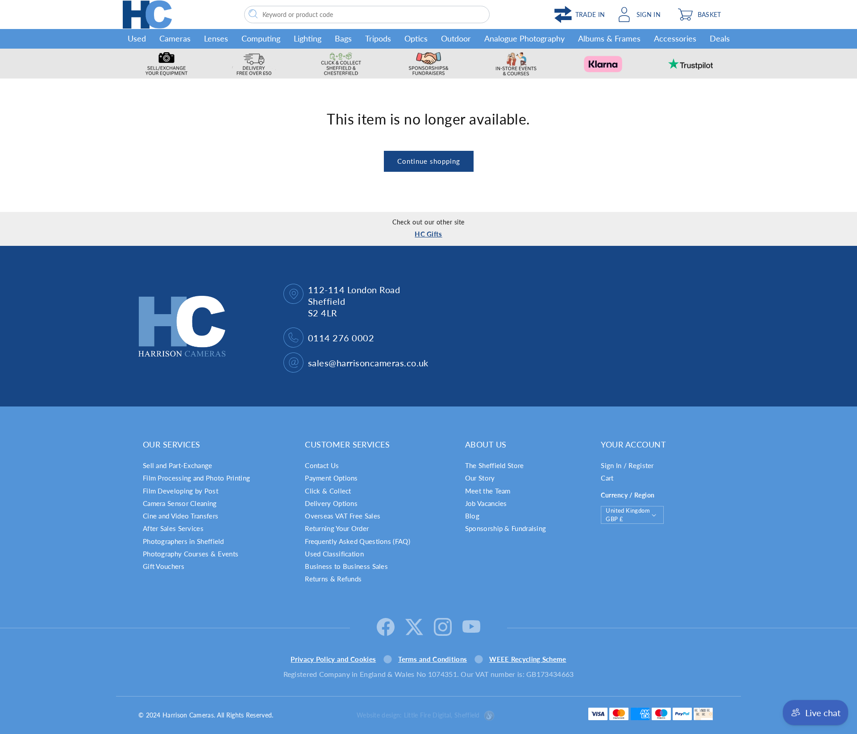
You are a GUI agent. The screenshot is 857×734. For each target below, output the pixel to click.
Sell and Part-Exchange (177, 465)
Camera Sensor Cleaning (180, 503)
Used (137, 38)
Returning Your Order (337, 528)
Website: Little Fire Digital (418, 715)
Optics (416, 38)
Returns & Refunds (333, 579)
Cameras (175, 38)
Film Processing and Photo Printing (196, 478)
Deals (720, 38)
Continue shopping (428, 161)
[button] (703, 14)
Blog (472, 516)
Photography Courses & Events (190, 554)
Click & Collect (328, 491)
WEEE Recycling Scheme (527, 659)
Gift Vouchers (163, 566)
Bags (343, 38)
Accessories (675, 38)
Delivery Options (331, 503)
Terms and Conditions (432, 659)
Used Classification (334, 554)
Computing (260, 38)
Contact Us (322, 465)
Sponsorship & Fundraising (505, 528)
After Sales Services (173, 528)
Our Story (480, 478)
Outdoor (456, 38)
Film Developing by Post (180, 491)
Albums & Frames (609, 38)
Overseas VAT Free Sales (342, 516)
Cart (607, 478)
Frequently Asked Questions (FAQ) (357, 541)
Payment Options (331, 478)
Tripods (378, 38)
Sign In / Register (627, 465)
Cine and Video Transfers (180, 516)
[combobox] (367, 14)
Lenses (216, 38)
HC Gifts (428, 234)
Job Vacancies (486, 503)
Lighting (307, 38)
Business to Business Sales (346, 566)
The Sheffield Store (494, 465)
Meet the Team (488, 491)
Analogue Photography (524, 38)
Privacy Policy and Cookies (333, 659)
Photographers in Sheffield (183, 541)
